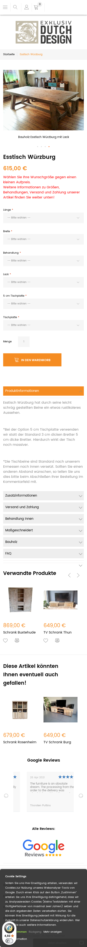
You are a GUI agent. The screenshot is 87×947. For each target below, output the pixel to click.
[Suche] (15, 7)
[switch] (9, 941)
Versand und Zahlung (22, 507)
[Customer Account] (26, 7)
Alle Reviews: (43, 829)
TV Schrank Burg (57, 742)
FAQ (8, 553)
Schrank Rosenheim (19, 742)
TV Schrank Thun (58, 632)
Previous (6, 796)
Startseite (9, 54)
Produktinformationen (22, 391)
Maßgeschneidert (19, 530)
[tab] (43, 392)
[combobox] (43, 218)
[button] (38, 147)
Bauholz (11, 542)
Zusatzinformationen (21, 495)
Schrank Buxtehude (19, 632)
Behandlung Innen (19, 518)
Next (81, 796)
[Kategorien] (5, 7)
